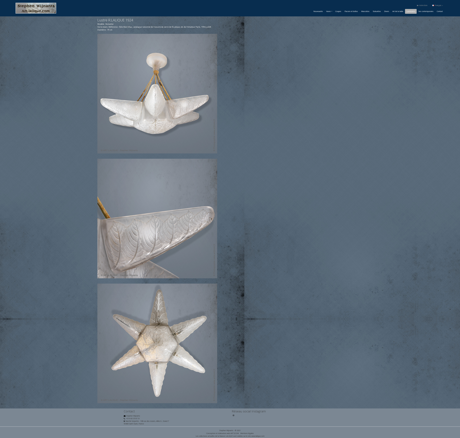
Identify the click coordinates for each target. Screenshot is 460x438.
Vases (328, 11)
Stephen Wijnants (133, 416)
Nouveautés (318, 11)
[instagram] (233, 416)
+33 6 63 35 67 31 (133, 418)
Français (438, 5)
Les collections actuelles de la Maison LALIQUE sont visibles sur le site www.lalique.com (230, 436)
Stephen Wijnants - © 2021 (230, 430)
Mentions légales (247, 433)
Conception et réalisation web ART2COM (222, 433)
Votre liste (423, 5)
